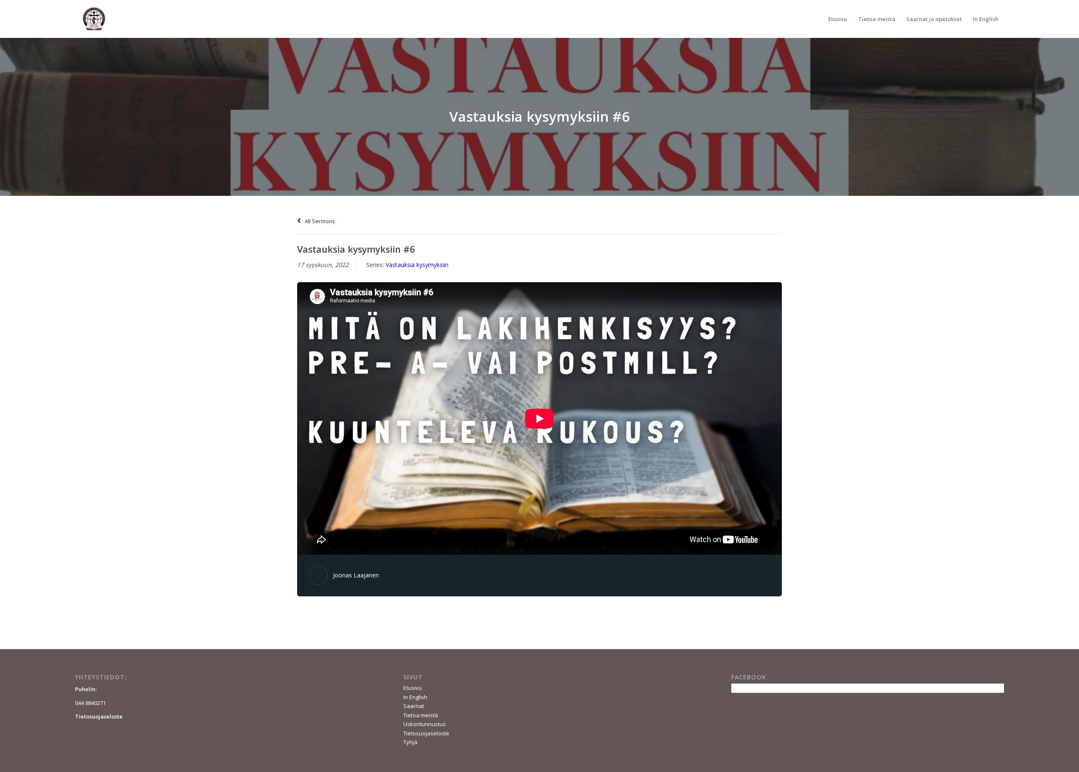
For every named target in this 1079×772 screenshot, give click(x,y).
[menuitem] (838, 19)
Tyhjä (410, 742)
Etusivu (412, 688)
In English (415, 697)
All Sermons (319, 221)
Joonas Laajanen (356, 575)
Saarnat (413, 706)
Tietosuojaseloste (426, 733)
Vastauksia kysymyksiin (417, 265)
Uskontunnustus (424, 724)
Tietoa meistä (420, 715)
